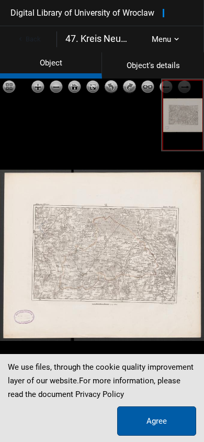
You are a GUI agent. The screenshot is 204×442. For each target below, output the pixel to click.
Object (51, 63)
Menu (161, 39)
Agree (156, 421)
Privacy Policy (99, 394)
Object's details (153, 65)
